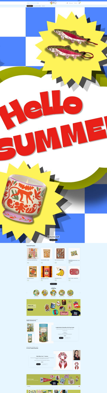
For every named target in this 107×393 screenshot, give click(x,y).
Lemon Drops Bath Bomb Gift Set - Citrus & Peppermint (74, 261)
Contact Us (79, 0)
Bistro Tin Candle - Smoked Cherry (73, 278)
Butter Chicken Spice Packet (45, 278)
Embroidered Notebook (30, 278)
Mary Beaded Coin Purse (58, 278)
